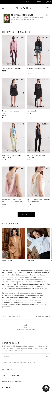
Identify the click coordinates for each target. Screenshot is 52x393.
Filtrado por (24, 32)
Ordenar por (8, 32)
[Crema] (2, 206)
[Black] (27, 73)
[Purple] (28, 73)
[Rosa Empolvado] (4, 206)
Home (4, 316)
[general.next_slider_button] (23, 50)
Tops (18, 316)
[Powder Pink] (30, 73)
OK (47, 356)
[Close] (46, 15)
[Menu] (2, 6)
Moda (11, 316)
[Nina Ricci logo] (26, 8)
